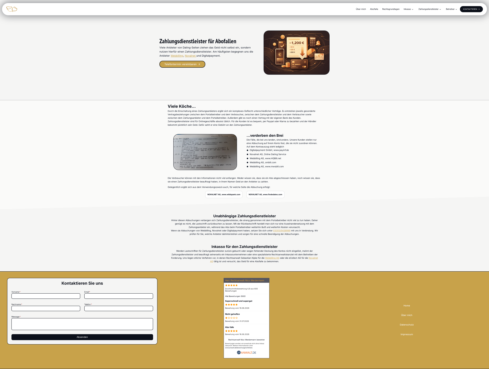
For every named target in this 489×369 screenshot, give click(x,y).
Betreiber (450, 9)
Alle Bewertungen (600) (235, 296)
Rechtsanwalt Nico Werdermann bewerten (246, 340)
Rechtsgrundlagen (390, 9)
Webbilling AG (272, 258)
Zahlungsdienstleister (428, 9)
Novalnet (190, 55)
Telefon (88, 304)
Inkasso (407, 9)
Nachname (16, 304)
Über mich (361, 9)
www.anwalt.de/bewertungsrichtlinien (238, 348)
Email (87, 292)
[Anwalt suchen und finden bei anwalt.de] (246, 354)
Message (16, 317)
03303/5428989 (281, 230)
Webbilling (177, 55)
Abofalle (374, 9)
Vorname (15, 292)
